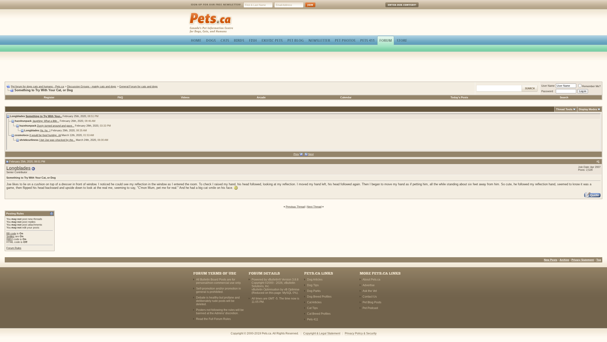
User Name (548, 85)
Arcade (261, 97)
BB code (11, 233)
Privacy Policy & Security (361, 333)
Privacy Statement (582, 259)
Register (49, 97)
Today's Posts (459, 97)
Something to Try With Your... (44, 116)
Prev (296, 154)
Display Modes (588, 109)
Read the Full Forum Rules (213, 319)
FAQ (120, 97)
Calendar (345, 97)
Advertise (369, 285)
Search (564, 97)
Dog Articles (314, 279)
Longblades (18, 168)
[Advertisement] (303, 67)
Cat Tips (312, 308)
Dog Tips (313, 285)
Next (311, 154)
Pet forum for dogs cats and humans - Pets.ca (37, 86)
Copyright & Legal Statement (321, 333)
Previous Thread (295, 206)
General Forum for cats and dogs (138, 86)
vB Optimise (291, 289)
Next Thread (314, 206)
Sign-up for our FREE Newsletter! (216, 4)
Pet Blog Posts (372, 302)
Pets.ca (194, 13)
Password (547, 91)
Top (598, 259)
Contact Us (370, 296)
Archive (564, 259)
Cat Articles (314, 302)
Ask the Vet (370, 291)
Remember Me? (591, 86)
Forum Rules (13, 248)
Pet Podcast (370, 308)
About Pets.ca (371, 279)
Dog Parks (314, 291)
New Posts (550, 259)
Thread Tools (564, 109)
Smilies (10, 236)
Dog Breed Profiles (319, 296)
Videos (185, 97)
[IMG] (9, 239)
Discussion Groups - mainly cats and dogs (91, 86)
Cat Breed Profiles (319, 313)
